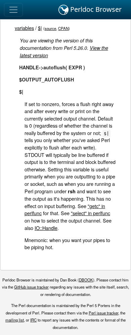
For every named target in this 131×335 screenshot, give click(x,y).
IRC (33, 320)
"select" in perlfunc (90, 212)
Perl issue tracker (103, 312)
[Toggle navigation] (13, 9)
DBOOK (86, 279)
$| (40, 27)
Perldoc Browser (95, 9)
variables (24, 27)
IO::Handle (46, 227)
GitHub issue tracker (31, 287)
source (50, 28)
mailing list (14, 320)
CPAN (63, 28)
